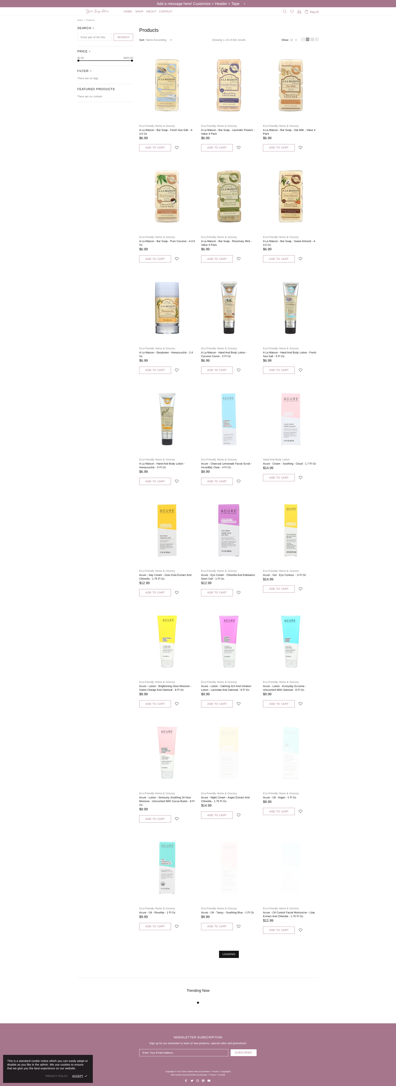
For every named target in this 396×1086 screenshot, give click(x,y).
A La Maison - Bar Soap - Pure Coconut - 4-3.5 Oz (167, 243)
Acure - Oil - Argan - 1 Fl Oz (279, 797)
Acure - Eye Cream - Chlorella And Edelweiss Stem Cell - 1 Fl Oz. (228, 576)
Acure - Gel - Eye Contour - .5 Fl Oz (284, 575)
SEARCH (123, 37)
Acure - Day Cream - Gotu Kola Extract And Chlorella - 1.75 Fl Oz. (165, 576)
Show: (285, 39)
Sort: (142, 39)
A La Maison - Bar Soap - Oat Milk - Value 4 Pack (289, 131)
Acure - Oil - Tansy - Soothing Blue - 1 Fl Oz (227, 912)
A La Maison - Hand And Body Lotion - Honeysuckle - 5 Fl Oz (162, 465)
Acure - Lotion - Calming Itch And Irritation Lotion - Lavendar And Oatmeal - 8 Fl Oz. (226, 688)
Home (80, 20)
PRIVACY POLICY (57, 1076)
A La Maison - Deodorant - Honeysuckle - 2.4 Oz (166, 354)
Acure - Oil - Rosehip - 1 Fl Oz (157, 912)
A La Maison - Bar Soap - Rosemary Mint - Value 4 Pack (226, 243)
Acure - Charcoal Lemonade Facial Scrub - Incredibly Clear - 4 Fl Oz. (226, 465)
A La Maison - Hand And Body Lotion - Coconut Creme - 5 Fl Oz (224, 354)
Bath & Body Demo (98, 11)
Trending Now (198, 990)
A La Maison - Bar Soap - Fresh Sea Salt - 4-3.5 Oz (166, 131)
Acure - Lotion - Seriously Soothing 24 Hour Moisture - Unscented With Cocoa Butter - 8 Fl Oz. (166, 801)
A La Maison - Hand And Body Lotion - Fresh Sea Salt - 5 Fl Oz (289, 354)
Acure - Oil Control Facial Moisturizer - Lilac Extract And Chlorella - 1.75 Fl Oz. (289, 914)
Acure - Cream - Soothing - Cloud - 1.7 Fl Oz (289, 463)
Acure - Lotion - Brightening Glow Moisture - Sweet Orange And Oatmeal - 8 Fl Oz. (165, 688)
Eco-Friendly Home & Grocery (157, 125)
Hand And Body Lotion (276, 459)
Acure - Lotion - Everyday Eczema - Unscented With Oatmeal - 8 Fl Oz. (284, 688)
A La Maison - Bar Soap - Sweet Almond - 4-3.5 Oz (289, 243)
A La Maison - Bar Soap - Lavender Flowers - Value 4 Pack (228, 131)
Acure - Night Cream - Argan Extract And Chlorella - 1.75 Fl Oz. (225, 799)
